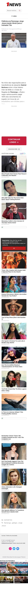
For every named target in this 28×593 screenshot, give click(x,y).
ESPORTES (8, 520)
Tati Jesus (4, 30)
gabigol (14, 523)
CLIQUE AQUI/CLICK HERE (19, 543)
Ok (14, 248)
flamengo (7, 523)
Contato (3, 535)
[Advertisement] (14, 66)
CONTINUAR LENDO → (14, 140)
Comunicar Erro (12, 149)
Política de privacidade (11, 535)
